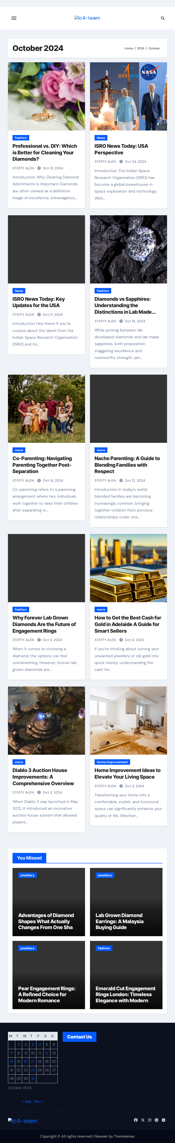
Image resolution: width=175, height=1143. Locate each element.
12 (46, 1053)
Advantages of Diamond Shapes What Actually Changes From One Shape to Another (48, 924)
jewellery (27, 875)
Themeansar (124, 1136)
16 (25, 1061)
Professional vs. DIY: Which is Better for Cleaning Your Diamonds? (45, 152)
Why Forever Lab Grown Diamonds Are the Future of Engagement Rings (44, 624)
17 (32, 1061)
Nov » (38, 1101)
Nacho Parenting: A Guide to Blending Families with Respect (127, 464)
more (19, 450)
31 (32, 1078)
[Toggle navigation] (14, 18)
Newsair (101, 1136)
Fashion (21, 138)
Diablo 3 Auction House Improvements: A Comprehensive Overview (43, 776)
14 (11, 1061)
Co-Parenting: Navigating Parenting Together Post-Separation (42, 464)
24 (33, 1070)
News (101, 138)
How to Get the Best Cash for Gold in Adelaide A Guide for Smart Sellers (128, 624)
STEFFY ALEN (24, 168)
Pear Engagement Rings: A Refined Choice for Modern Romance (47, 994)
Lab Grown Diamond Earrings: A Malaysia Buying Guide (120, 921)
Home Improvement (112, 762)
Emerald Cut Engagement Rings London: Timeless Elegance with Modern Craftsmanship (125, 997)
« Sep (27, 1101)
